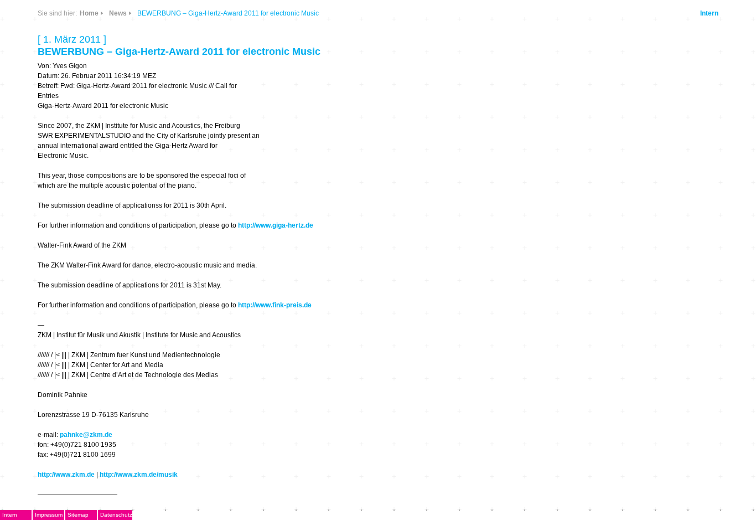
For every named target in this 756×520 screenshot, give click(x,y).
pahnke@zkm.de (86, 435)
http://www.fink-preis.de (275, 305)
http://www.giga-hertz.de (275, 225)
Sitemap (78, 515)
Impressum (49, 515)
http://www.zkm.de (66, 474)
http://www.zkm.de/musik (139, 474)
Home (89, 13)
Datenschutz (116, 515)
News (118, 13)
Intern (709, 13)
